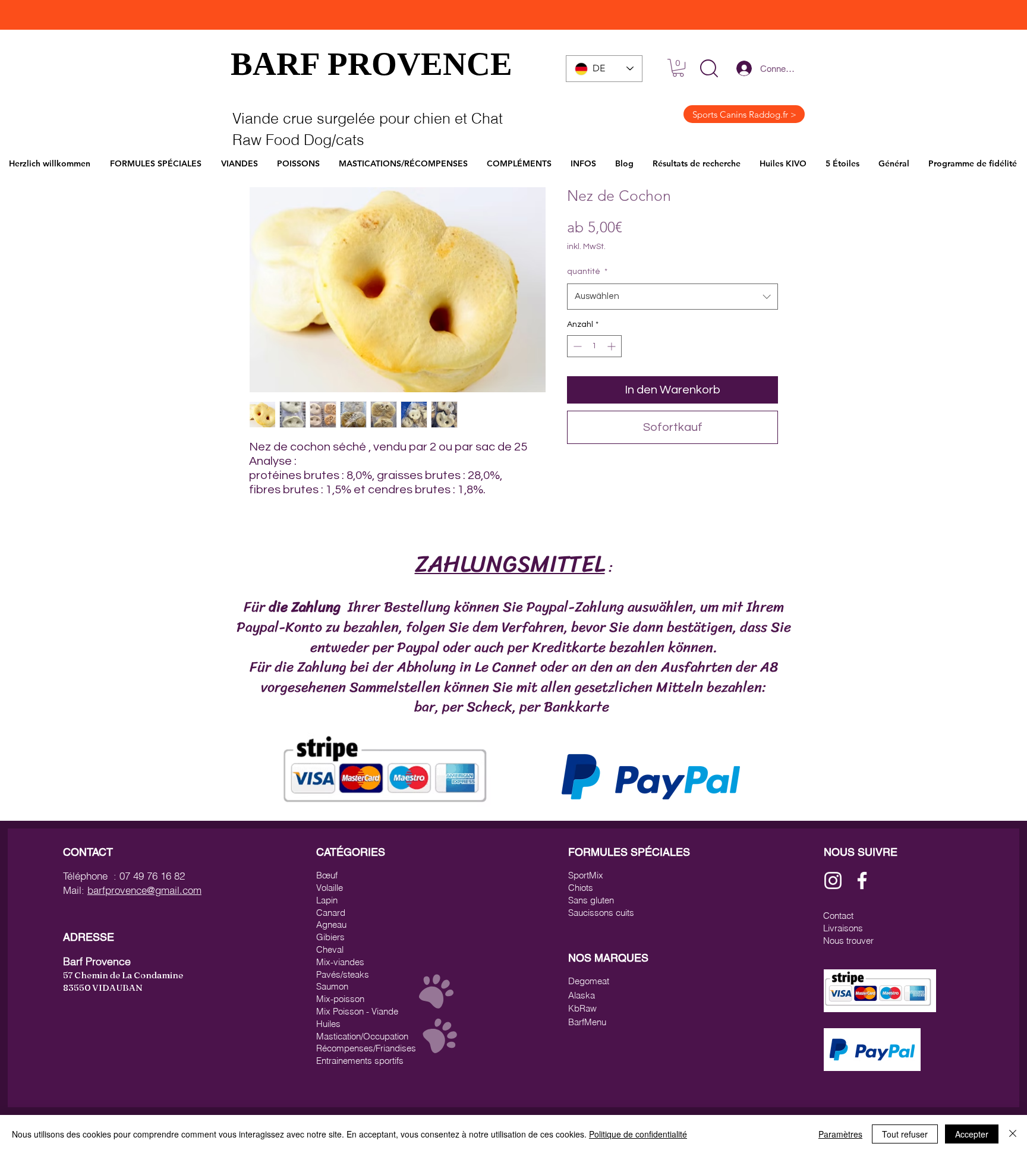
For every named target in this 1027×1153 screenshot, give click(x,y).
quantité (587, 271)
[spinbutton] (594, 346)
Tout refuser (905, 1134)
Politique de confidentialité (638, 1134)
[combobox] (672, 296)
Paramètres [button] (840, 1134)
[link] (678, 68)
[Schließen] (1013, 1133)
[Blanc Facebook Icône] (862, 880)
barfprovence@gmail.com (144, 890)
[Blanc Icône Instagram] (833, 880)
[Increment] (612, 346)
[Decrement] (576, 346)
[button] (709, 68)
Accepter (971, 1134)
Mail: (75, 890)
